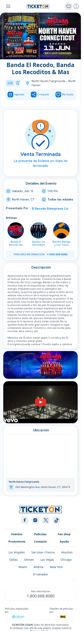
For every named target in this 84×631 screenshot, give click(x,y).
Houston (67, 552)
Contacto (40, 541)
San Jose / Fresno (43, 552)
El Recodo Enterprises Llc (50, 208)
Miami (23, 567)
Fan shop (64, 534)
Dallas (13, 560)
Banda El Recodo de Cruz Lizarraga (15, 243)
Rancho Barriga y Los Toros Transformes (61, 243)
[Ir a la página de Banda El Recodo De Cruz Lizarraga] (16, 230)
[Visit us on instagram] (35, 520)
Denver (29, 560)
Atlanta (38, 567)
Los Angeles (17, 552)
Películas (40, 534)
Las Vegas (47, 560)
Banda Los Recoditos (38, 243)
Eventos (16, 534)
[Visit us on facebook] (24, 520)
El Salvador (40, 574)
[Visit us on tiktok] (56, 520)
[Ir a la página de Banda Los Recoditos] (38, 230)
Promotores (16, 541)
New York (56, 567)
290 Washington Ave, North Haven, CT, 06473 (42, 487)
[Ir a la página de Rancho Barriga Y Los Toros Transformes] (61, 230)
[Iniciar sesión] (76, 6)
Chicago (66, 560)
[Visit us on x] (46, 520)
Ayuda (64, 541)
